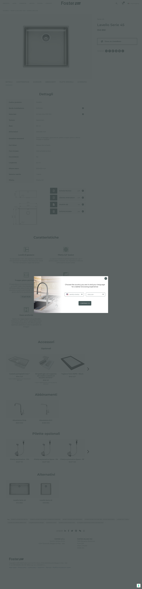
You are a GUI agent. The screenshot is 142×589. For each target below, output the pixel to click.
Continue (84, 303)
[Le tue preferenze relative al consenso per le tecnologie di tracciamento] (138, 585)
